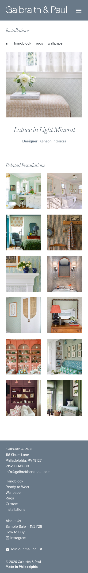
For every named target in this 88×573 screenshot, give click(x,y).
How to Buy (15, 532)
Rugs (39, 43)
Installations (18, 30)
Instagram (17, 537)
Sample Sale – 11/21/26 (24, 526)
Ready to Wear (17, 486)
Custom (12, 503)
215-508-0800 (17, 466)
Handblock (22, 43)
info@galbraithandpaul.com (28, 471)
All (7, 43)
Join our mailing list (25, 549)
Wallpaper (56, 43)
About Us (13, 520)
